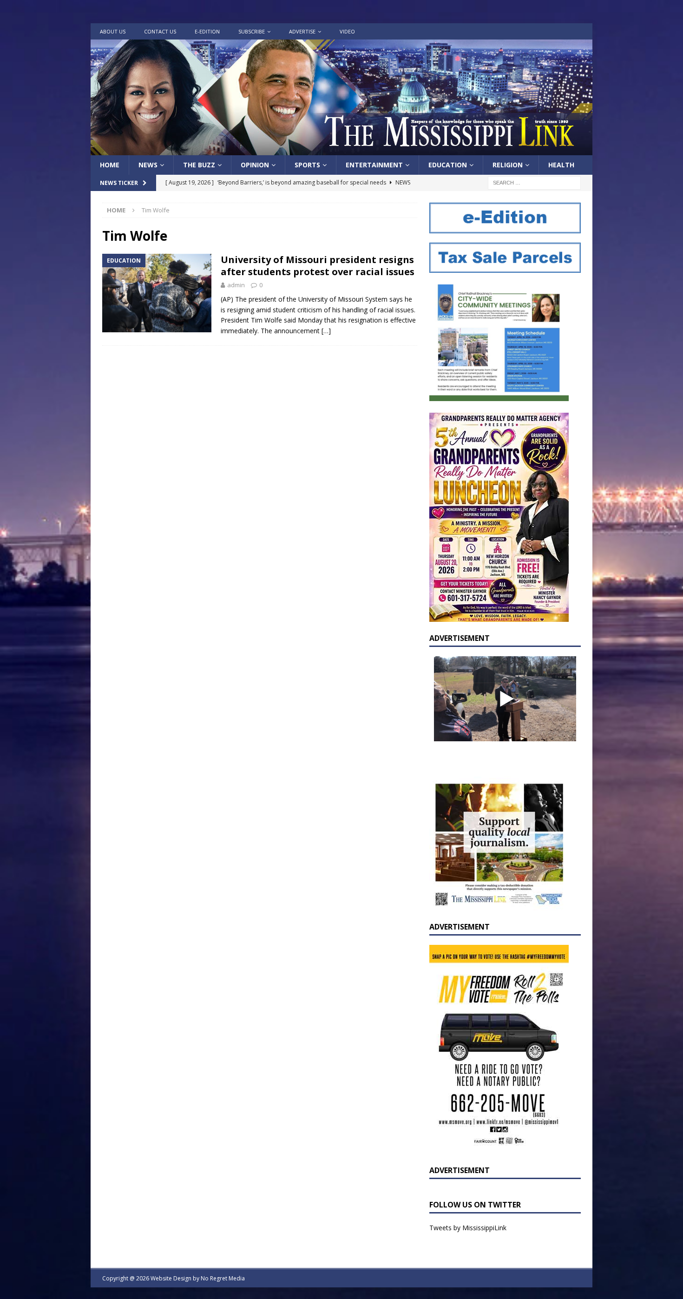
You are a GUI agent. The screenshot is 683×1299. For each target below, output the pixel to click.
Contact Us (160, 31)
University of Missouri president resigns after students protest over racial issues (317, 265)
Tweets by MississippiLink (467, 1227)
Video (347, 31)
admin (236, 285)
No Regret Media (223, 1278)
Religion (508, 164)
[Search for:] (534, 182)
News (148, 164)
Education (447, 164)
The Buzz (199, 164)
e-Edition (207, 31)
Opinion (255, 164)
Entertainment (374, 164)
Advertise (302, 31)
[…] (326, 330)
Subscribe (251, 31)
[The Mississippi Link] (341, 149)
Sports (307, 164)
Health (561, 164)
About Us (112, 31)
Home (109, 164)
